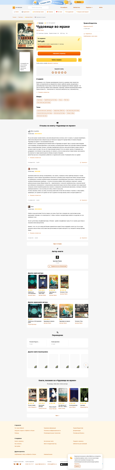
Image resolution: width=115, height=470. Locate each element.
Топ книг (60, 12)
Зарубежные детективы (50, 100)
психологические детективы (44, 113)
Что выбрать (63, 7)
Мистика (66, 100)
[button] (85, 315)
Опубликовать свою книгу (90, 36)
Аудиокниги (26, 12)
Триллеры (39, 100)
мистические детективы (72, 110)
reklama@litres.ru (52, 464)
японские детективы (59, 113)
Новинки (50, 12)
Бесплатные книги (39, 12)
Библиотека (76, 7)
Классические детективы (43, 102)
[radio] (53, 72)
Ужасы (60, 100)
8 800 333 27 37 (29, 464)
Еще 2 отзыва (57, 244)
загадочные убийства (59, 110)
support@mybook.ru (40, 464)
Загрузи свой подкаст (83, 12)
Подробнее (76, 463)
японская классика (42, 116)
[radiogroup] (59, 72)
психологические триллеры (44, 110)
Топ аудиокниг (69, 12)
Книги (17, 12)
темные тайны (70, 113)
